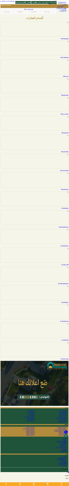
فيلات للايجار (54, 11)
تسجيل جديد (60, 5)
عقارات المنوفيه (29, 431)
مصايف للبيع (30, 415)
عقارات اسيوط (29, 434)
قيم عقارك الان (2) (64, 321)
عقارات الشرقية (29, 429)
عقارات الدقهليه (29, 427)
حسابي (28, 2)
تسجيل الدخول (60, 7)
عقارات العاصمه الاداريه (27, 428)
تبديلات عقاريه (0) (64, 358)
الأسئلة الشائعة (61, 458)
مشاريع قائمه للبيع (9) (63, 227)
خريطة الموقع (63, 446)
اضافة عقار (62, 451)
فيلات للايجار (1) (64, 340)
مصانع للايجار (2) (64, 302)
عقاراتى (63, 450)
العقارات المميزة (62, 421)
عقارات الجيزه (61, 432)
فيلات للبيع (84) (65, 132)
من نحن (63, 456)
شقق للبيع (14, 11)
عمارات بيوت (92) (64, 113)
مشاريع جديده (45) (64, 170)
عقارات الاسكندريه (61, 427)
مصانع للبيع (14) (64, 208)
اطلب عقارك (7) (64, 264)
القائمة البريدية (61, 442)
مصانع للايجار (30, 419)
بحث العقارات (61, 464)
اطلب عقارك (44, 2)
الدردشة (62, 448)
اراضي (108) (65, 76)
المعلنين (63, 461)
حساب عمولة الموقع (60, 447)
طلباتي (64, 440)
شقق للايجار (27, 11)
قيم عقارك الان (61, 420)
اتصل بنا (33, 2)
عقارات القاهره (29, 432)
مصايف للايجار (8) (64, 245)
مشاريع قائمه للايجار (60, 418)
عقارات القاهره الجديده (60, 431)
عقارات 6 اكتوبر (61, 428)
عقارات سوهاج (29, 433)
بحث (38, 2)
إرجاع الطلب (63, 445)
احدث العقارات (61, 463)
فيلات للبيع (40, 11)
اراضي (31, 414)
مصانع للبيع (62, 419)
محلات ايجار (62, 410)
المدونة (63, 465)
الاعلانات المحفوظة (20, 2)
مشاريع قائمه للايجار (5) (63, 283)
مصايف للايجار (61, 416)
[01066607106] (66, 435)
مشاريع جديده (61, 411)
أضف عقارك (52, 2)
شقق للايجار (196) (64, 57)
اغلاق (67, 478)
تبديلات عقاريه (61, 415)
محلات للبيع (30, 410)
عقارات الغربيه (61, 434)
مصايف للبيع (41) (64, 189)
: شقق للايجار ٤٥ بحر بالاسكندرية (8, 1)
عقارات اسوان (61, 433)
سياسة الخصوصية (61, 459)
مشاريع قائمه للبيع (28, 416)
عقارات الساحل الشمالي (59, 429)
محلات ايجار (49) (64, 151)
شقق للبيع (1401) (64, 38)
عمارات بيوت (30, 418)
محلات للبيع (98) (64, 95)
